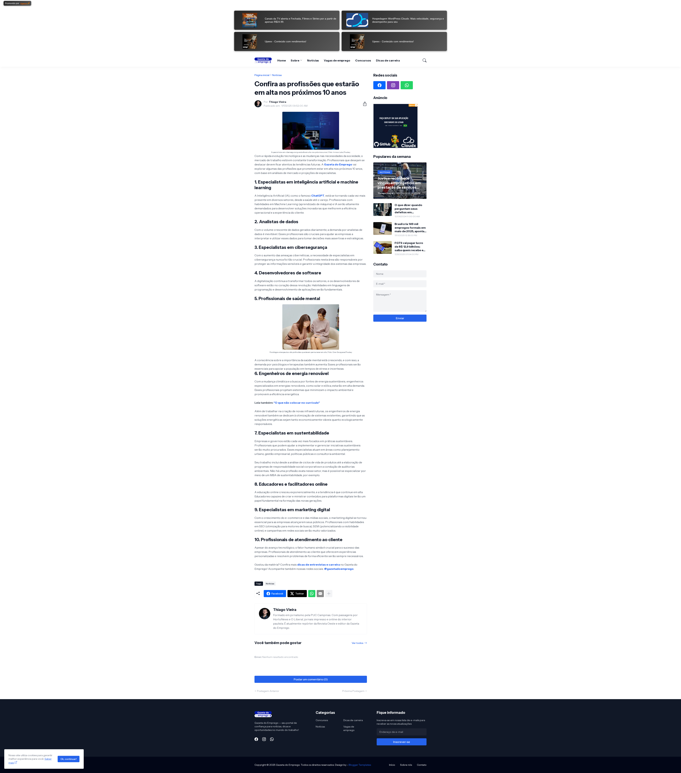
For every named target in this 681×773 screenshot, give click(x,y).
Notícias (313, 60)
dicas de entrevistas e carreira (318, 564)
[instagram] (393, 85)
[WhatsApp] (311, 593)
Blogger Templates (360, 764)
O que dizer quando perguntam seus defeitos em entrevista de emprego (408, 208)
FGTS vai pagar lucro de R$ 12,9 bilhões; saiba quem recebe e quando (409, 246)
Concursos (363, 60)
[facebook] (379, 85)
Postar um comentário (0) (311, 679)
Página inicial (261, 75)
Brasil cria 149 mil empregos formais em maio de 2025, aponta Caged (410, 227)
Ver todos (357, 643)
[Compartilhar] (363, 103)
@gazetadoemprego (339, 569)
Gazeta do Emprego (338, 164)
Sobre (295, 60)
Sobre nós (406, 764)
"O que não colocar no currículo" (297, 402)
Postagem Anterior (268, 691)
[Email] (320, 593)
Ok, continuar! (68, 759)
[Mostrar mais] (328, 593)
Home (281, 60)
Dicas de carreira (388, 60)
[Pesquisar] (423, 60)
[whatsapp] (407, 85)
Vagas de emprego (337, 60)
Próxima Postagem (353, 691)
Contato (422, 764)
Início (392, 764)
